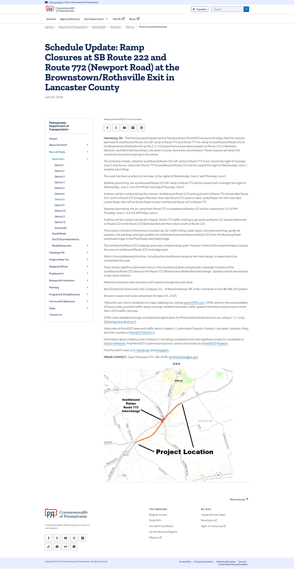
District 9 (59, 205)
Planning (54, 287)
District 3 (60, 176)
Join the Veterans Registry (163, 531)
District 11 (60, 216)
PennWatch (207, 520)
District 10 (60, 210)
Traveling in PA (56, 252)
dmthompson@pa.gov (183, 357)
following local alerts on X (120, 321)
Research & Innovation (61, 280)
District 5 (60, 187)
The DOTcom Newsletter (65, 239)
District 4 (60, 182)
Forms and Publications (62, 301)
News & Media (57, 151)
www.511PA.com (194, 302)
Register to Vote (158, 514)
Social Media (59, 233)
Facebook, (143, 350)
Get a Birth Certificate (161, 526)
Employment (56, 273)
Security (242, 561)
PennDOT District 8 (142, 332)
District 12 (60, 222)
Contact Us (55, 314)
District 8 (60, 199)
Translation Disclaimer (226, 561)
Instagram (162, 350)
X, (135, 350)
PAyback (154, 537)
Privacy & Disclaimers (203, 561)
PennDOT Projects (215, 343)
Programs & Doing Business (64, 294)
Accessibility (185, 561)
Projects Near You (59, 259)
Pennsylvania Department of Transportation (59, 126)
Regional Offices (58, 266)
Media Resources (61, 245)
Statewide (61, 227)
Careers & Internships (213, 514)
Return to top (237, 499)
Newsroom (58, 158)
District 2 (59, 170)
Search (53, 138)
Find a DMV (155, 520)
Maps (52, 308)
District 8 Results (114, 343)
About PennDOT (58, 144)
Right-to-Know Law (212, 526)
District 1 (59, 165)
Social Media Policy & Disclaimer (233, 564)
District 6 (59, 193)
